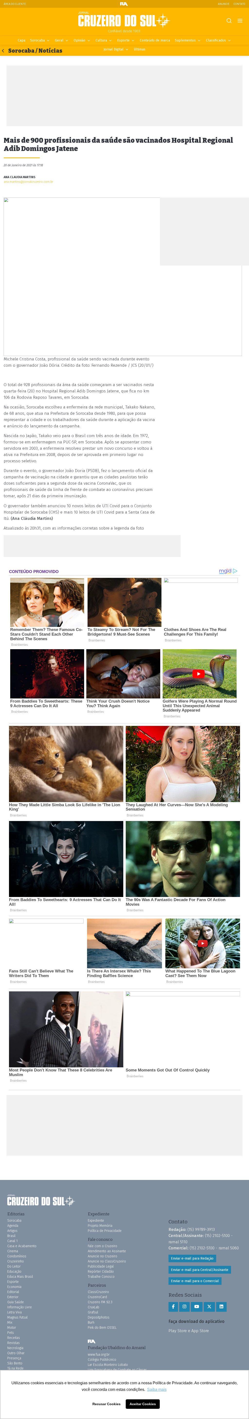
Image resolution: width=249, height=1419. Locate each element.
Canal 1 (12, 1241)
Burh (91, 1322)
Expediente (96, 1221)
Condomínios (16, 1256)
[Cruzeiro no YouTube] (197, 1307)
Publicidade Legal (101, 1266)
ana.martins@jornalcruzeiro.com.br (28, 181)
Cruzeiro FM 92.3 (100, 1302)
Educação (14, 1272)
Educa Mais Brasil (20, 1277)
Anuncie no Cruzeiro (102, 1256)
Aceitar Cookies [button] (143, 1404)
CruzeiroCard (97, 1297)
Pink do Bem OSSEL (102, 1328)
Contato (239, 3)
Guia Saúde (15, 1302)
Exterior (12, 1297)
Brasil (11, 1236)
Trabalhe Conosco (101, 1277)
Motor (11, 1328)
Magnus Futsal (17, 1317)
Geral (59, 40)
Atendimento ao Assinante (107, 1251)
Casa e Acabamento (21, 1246)
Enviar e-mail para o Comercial (195, 1281)
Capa (21, 40)
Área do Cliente (15, 3)
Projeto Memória (100, 1226)
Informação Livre (19, 1307)
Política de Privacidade (105, 1231)
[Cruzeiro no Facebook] (173, 1307)
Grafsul (93, 1312)
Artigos (12, 1231)
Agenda (12, 1226)
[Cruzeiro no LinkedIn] (221, 1307)
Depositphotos (98, 1317)
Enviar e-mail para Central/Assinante (199, 1270)
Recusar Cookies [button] (106, 1404)
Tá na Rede (15, 1368)
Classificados (216, 40)
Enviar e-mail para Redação (192, 1258)
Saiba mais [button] (157, 1389)
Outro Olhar (16, 1353)
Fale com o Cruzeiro (102, 1246)
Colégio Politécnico (102, 1360)
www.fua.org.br (99, 1355)
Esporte (123, 40)
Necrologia (15, 1348)
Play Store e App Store (189, 1330)
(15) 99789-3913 (201, 1229)
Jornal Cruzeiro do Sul (124, 20)
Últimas (139, 49)
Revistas (13, 1343)
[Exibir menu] (239, 21)
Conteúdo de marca (155, 40)
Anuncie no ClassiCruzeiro (107, 1261)
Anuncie (224, 3)
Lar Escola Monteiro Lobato (108, 1365)
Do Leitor (14, 1266)
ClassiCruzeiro (98, 1292)
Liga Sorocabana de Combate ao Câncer (117, 1370)
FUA (92, 1341)
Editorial (13, 1292)
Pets (10, 1333)
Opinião (79, 40)
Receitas (13, 1338)
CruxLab (93, 1307)
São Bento (14, 1363)
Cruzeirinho (15, 1261)
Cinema (12, 1251)
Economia (14, 1287)
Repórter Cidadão (101, 1272)
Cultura (101, 40)
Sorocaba (37, 40)
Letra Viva (14, 1312)
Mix (9, 1322)
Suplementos (185, 40)
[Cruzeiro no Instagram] (184, 1307)
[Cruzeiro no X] (209, 1307)
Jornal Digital (114, 49)
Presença (14, 1358)
